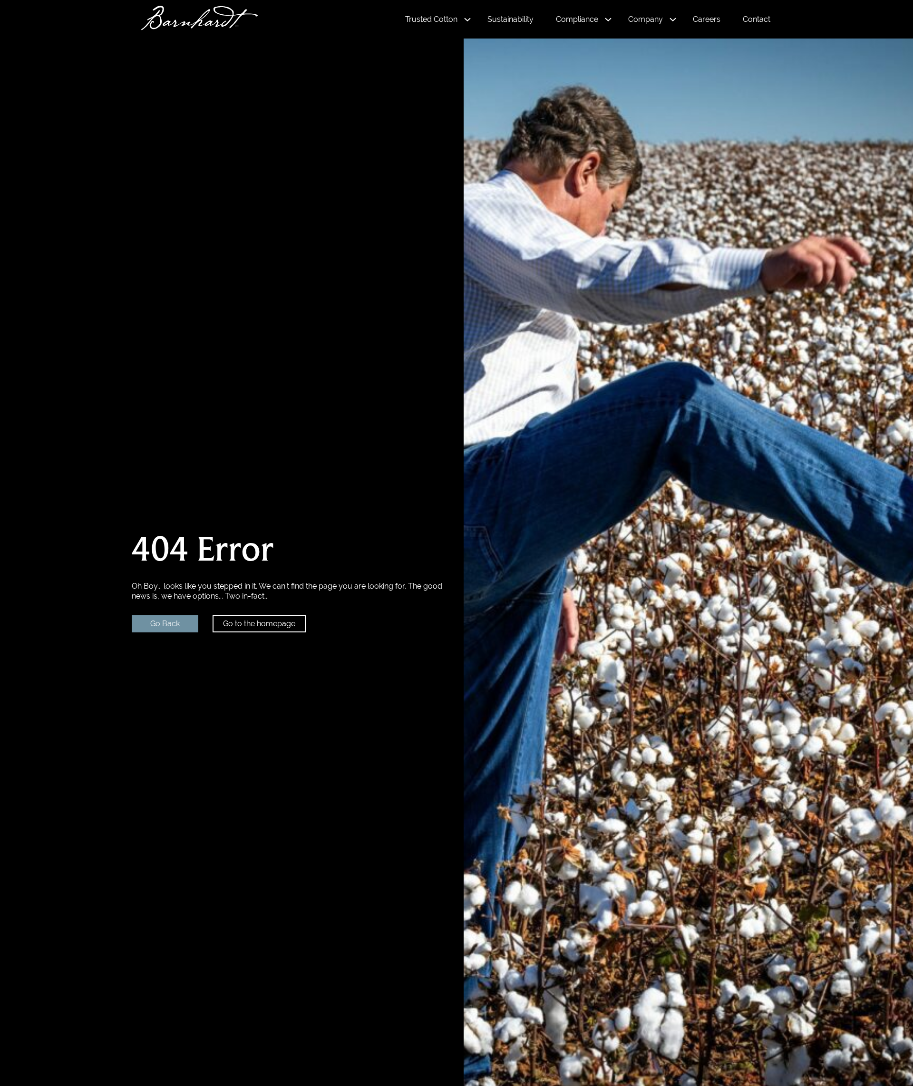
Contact (756, 19)
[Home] (195, 19)
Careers (706, 19)
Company (645, 19)
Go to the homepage (259, 623)
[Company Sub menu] (673, 19)
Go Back (165, 623)
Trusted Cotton (431, 19)
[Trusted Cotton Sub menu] (467, 19)
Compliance (577, 19)
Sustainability (510, 19)
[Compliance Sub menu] (608, 19)
